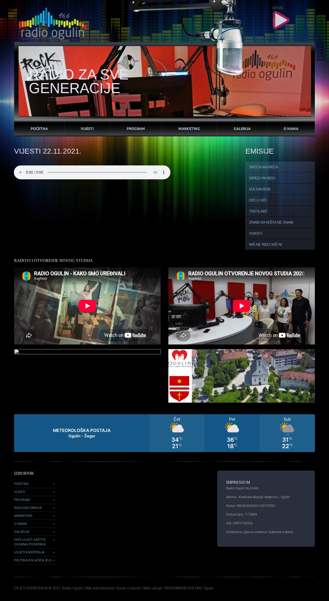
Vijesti (87, 128)
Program (136, 128)
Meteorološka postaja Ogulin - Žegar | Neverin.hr (164, 433)
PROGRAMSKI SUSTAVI (183, 588)
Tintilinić (258, 211)
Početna (39, 128)
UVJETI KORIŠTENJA (31, 588)
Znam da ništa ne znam (271, 222)
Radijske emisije (28, 508)
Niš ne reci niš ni (265, 244)
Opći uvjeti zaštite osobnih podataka (30, 542)
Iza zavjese (260, 189)
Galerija (242, 128)
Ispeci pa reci (262, 178)
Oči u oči (258, 200)
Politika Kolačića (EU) (32, 560)
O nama (291, 128)
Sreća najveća (263, 167)
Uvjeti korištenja (29, 552)
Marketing (189, 128)
